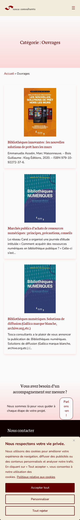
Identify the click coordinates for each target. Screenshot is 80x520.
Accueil (9, 74)
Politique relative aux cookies (36, 477)
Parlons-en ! (66, 408)
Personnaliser (40, 499)
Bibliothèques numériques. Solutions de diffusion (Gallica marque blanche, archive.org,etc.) (36, 323)
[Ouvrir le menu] (73, 7)
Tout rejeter (40, 511)
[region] (40, 478)
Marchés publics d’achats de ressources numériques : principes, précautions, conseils (40, 230)
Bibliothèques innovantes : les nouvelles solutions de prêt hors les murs (36, 144)
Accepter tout (40, 488)
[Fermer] (75, 440)
